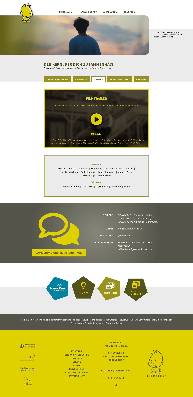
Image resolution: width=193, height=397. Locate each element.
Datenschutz (77, 375)
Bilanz (77, 361)
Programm (65, 11)
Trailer (98, 79)
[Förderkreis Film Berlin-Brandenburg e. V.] (28, 346)
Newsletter (77, 368)
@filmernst (124, 235)
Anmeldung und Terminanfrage (59, 253)
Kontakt (76, 351)
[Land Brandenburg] (28, 381)
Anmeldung (110, 11)
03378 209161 (116, 377)
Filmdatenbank (88, 11)
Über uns (129, 11)
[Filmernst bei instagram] (116, 384)
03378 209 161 (126, 215)
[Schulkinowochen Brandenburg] (57, 288)
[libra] (28, 357)
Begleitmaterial (120, 79)
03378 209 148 (126, 221)
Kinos (76, 365)
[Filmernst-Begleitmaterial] (136, 288)
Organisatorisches (76, 354)
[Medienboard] (28, 369)
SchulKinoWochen (77, 372)
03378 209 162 (126, 218)
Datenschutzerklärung (80, 143)
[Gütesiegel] (83, 288)
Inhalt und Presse (58, 79)
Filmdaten (81, 79)
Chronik (77, 358)
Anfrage (141, 79)
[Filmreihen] (109, 288)
